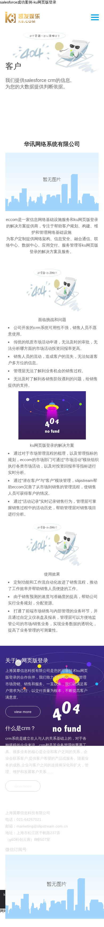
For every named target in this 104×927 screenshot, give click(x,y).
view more (22, 712)
